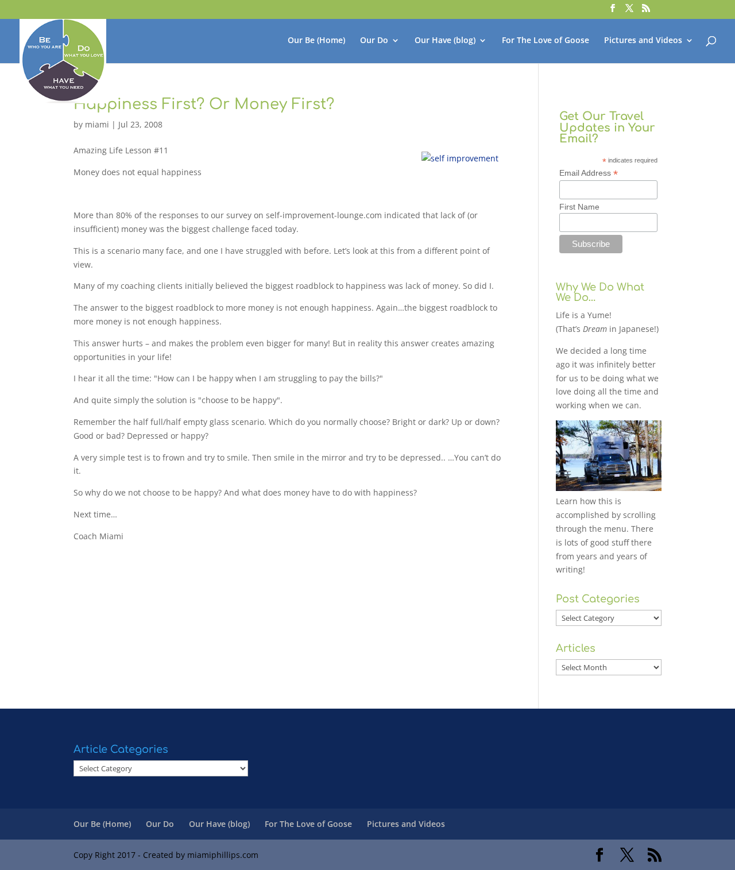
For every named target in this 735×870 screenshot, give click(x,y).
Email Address (588, 173)
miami (97, 124)
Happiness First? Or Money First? (204, 104)
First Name (579, 206)
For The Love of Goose (545, 40)
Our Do (374, 40)
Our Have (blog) (445, 40)
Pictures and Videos (643, 40)
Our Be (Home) (316, 40)
